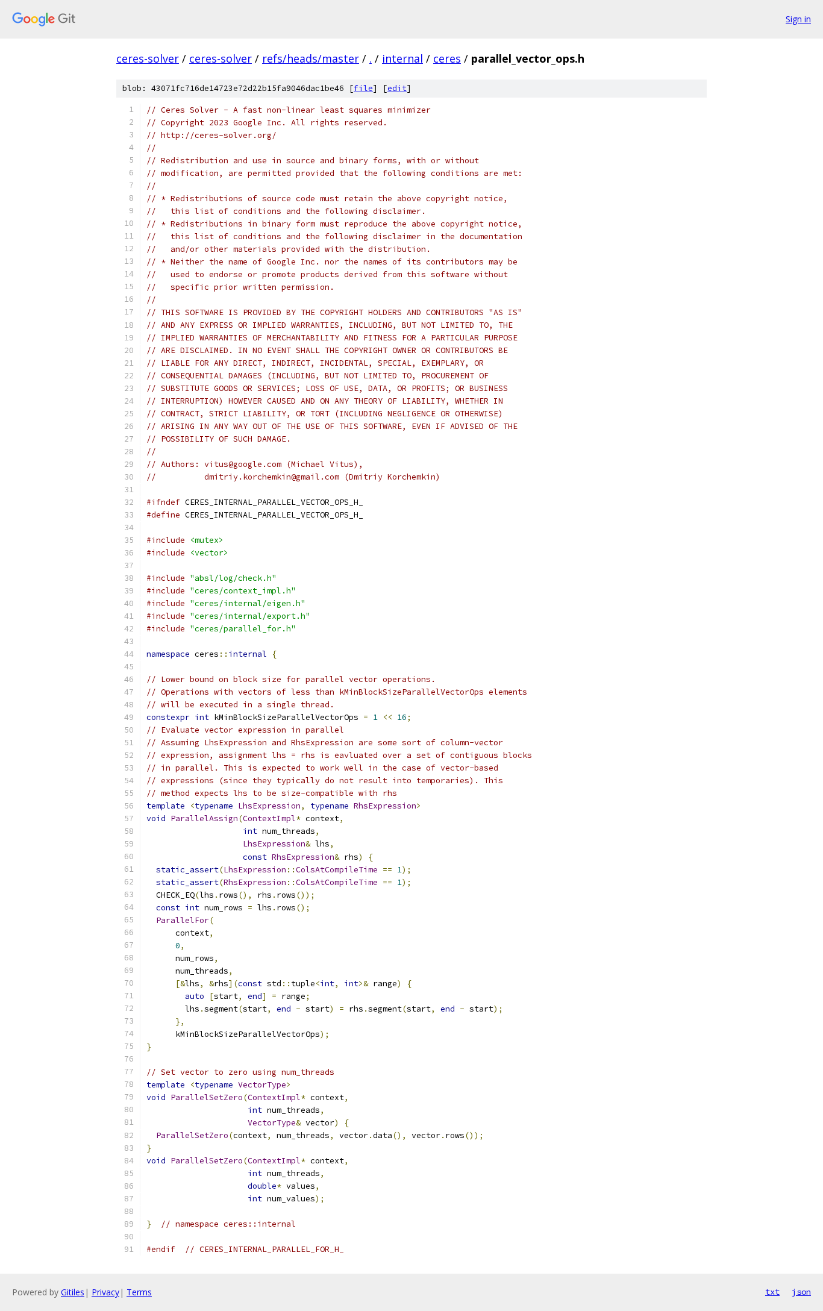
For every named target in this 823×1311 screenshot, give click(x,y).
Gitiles (72, 1292)
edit (397, 88)
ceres (447, 58)
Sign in (798, 19)
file (363, 88)
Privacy (105, 1292)
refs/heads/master (310, 58)
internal (402, 58)
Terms (139, 1292)
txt (772, 1291)
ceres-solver (147, 58)
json (801, 1291)
